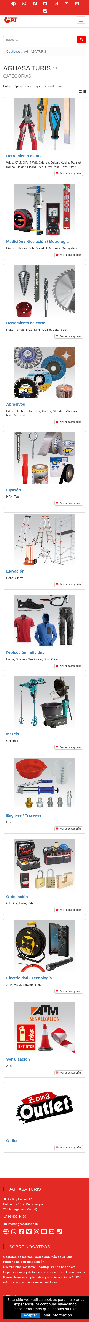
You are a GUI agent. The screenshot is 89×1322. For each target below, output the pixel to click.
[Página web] (7, 1232)
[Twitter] (30, 1232)
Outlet (11, 1141)
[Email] (53, 1232)
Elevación (15, 571)
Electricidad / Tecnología (29, 978)
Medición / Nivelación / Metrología (37, 241)
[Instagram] (37, 1232)
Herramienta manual (25, 156)
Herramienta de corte (25, 323)
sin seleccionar (55, 86)
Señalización (18, 1059)
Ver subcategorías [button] (69, 173)
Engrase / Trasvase (23, 815)
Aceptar (30, 1315)
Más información (58, 1315)
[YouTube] (45, 1232)
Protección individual (26, 652)
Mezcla (12, 734)
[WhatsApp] (15, 1232)
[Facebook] (22, 1232)
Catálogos (13, 51)
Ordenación (17, 897)
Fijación (13, 490)
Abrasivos (15, 404)
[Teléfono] (45, 11)
